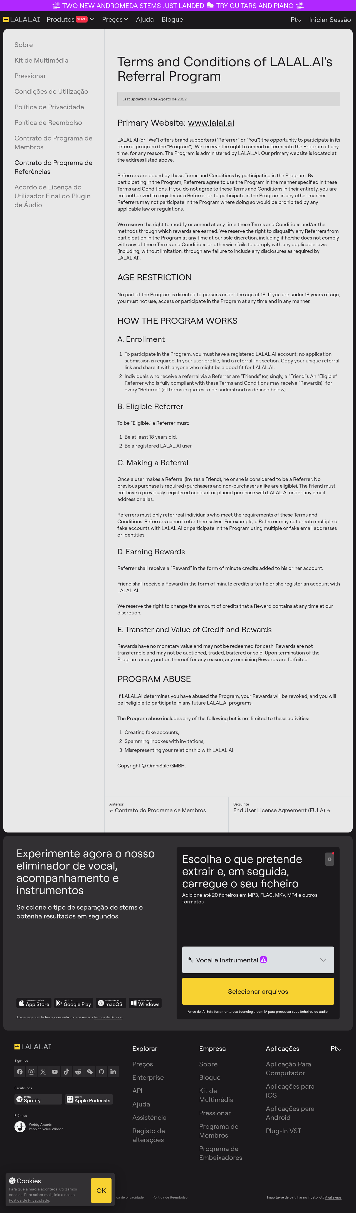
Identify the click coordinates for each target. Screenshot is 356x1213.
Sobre (23, 44)
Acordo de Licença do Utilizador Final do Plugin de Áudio (52, 196)
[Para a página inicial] (66, 1046)
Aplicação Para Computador (288, 1068)
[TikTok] (66, 1071)
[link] (89, 1071)
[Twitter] (43, 1071)
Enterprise (148, 1077)
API (137, 1090)
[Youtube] (54, 1071)
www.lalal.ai (211, 122)
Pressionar (30, 75)
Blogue (210, 1077)
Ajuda (141, 1104)
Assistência (149, 1117)
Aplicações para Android (290, 1112)
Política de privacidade (126, 1197)
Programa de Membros (218, 1130)
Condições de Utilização (51, 91)
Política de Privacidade (49, 107)
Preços (142, 1064)
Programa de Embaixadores (220, 1153)
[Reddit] (78, 1071)
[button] (258, 991)
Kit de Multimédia (41, 60)
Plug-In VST (283, 1130)
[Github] (101, 1071)
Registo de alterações (148, 1135)
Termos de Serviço (108, 1017)
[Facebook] (19, 1071)
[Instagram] (31, 1071)
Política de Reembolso (48, 122)
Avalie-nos (333, 1197)
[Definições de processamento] (329, 859)
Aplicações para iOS (290, 1090)
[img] (191, 960)
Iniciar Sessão (330, 19)
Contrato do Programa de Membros (53, 142)
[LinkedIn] (113, 1071)
